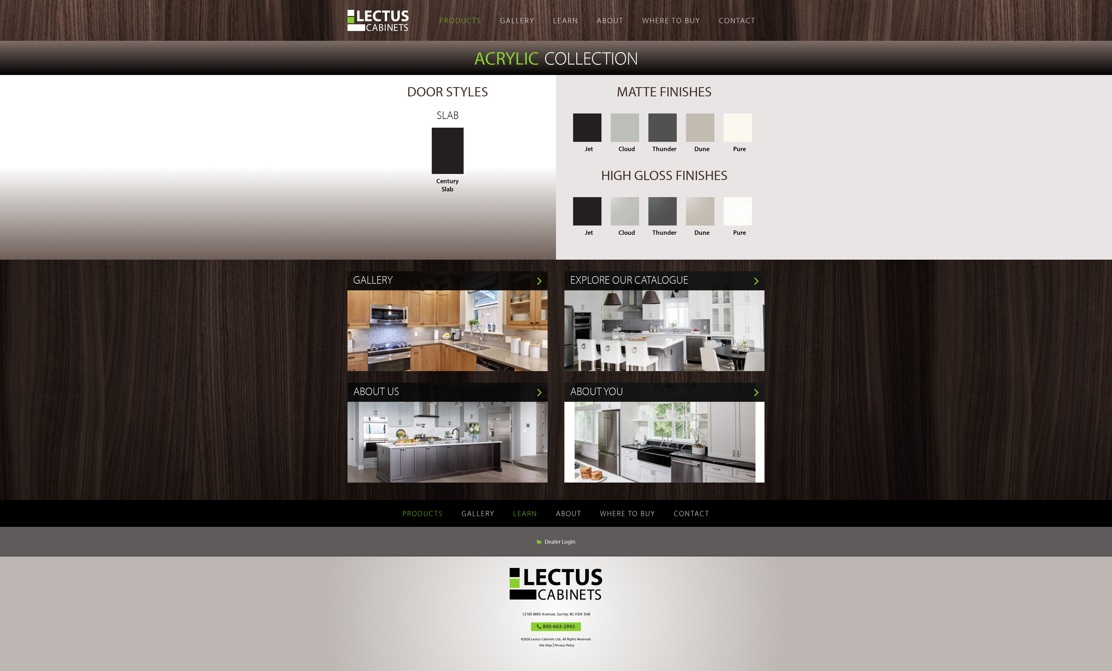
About (610, 20)
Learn (565, 20)
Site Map (545, 645)
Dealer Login (560, 541)
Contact (737, 20)
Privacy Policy (565, 645)
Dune (701, 149)
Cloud (627, 149)
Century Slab (447, 185)
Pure (739, 149)
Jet (589, 149)
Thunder (664, 149)
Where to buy (671, 20)
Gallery (517, 20)
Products (460, 20)
